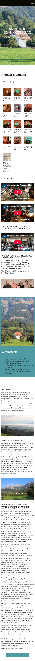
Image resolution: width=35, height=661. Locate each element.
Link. (12, 273)
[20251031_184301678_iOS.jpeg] (7, 124)
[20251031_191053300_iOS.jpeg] (7, 140)
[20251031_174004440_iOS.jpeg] (28, 92)
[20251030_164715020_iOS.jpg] (7, 92)
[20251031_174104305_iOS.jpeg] (17, 108)
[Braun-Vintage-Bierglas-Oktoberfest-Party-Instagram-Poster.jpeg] (7, 157)
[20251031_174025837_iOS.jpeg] (7, 108)
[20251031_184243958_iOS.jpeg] (28, 108)
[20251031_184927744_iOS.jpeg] (17, 124)
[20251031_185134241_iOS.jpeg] (28, 124)
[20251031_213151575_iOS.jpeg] (28, 140)
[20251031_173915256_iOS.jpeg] (17, 92)
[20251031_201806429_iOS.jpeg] (17, 140)
